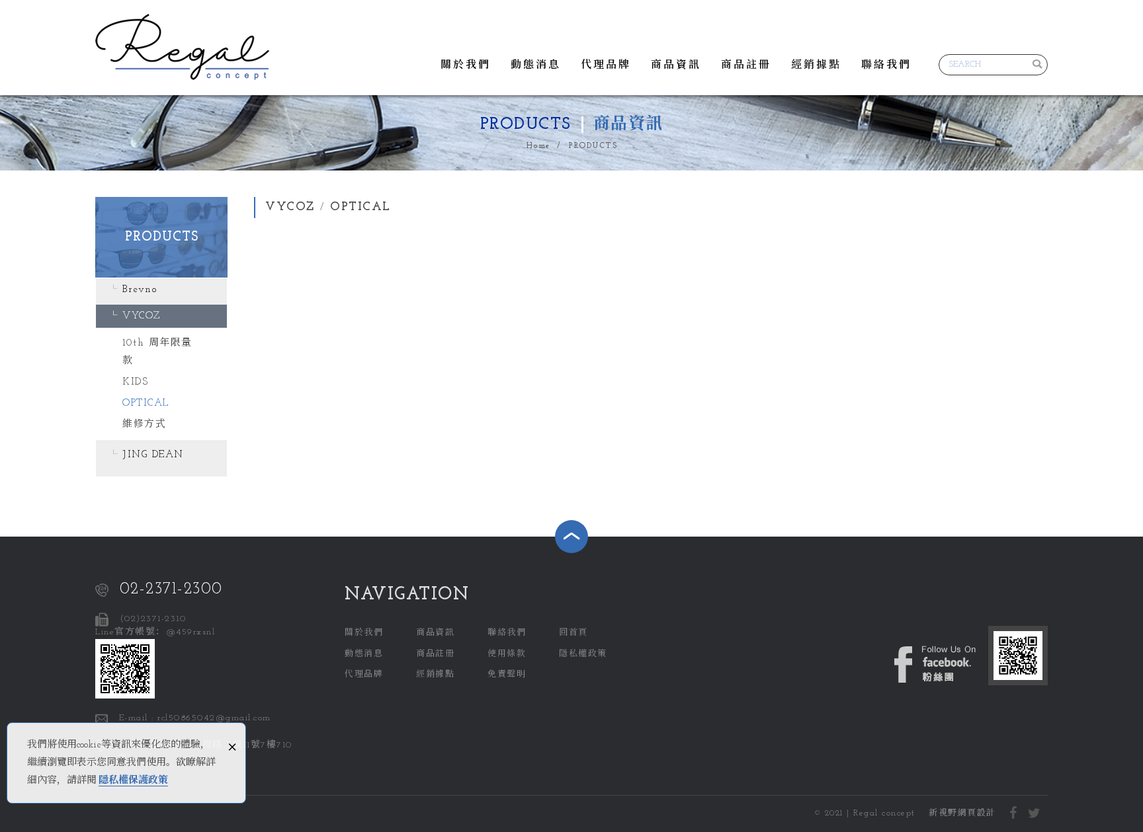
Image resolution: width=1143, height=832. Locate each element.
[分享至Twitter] (1034, 814)
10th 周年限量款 (157, 352)
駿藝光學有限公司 (182, 47)
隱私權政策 (583, 654)
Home (538, 146)
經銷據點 (816, 65)
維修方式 (144, 425)
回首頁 (573, 632)
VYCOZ (141, 316)
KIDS (135, 382)
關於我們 (466, 65)
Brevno (139, 290)
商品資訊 (676, 65)
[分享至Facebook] (1013, 814)
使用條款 (506, 654)
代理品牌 (606, 65)
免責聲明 (506, 674)
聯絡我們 (886, 65)
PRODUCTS (592, 146)
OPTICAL (145, 403)
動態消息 (536, 65)
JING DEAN (153, 455)
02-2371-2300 (171, 589)
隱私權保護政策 (133, 781)
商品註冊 (746, 65)
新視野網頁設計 (962, 813)
